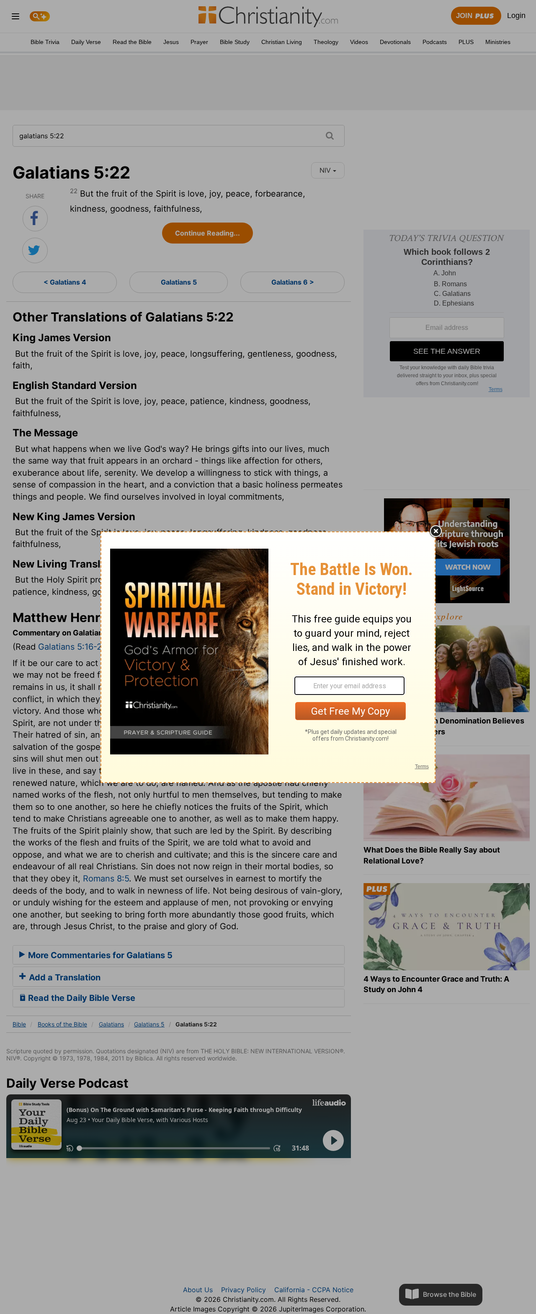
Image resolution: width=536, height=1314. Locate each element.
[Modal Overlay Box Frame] (268, 657)
